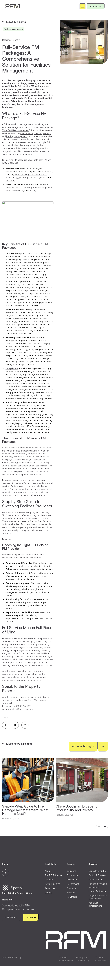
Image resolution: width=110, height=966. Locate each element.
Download (7, 539)
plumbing (23, 177)
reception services (14, 190)
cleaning (38, 133)
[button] (105, 826)
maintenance (26, 133)
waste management (42, 187)
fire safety (10, 180)
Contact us (95, 6)
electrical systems (37, 177)
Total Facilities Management (15, 130)
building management (16, 136)
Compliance (12, 368)
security (47, 133)
